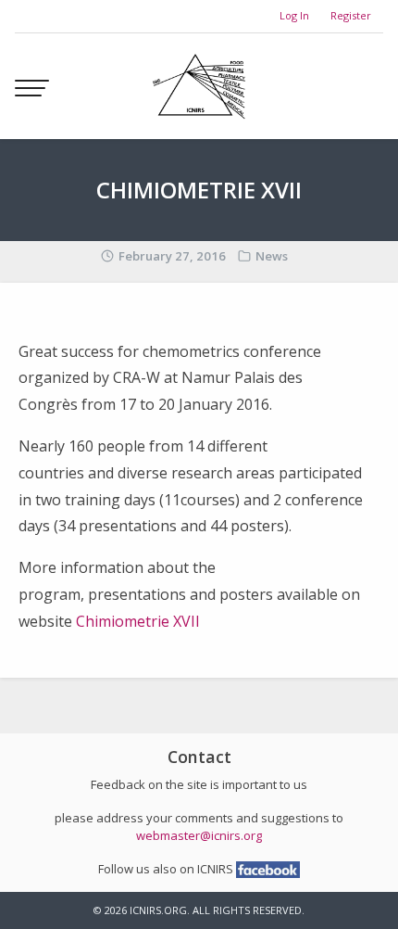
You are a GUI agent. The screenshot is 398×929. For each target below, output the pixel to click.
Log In (294, 15)
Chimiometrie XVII (138, 621)
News (271, 256)
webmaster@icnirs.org (199, 835)
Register (350, 15)
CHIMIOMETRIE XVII (199, 189)
